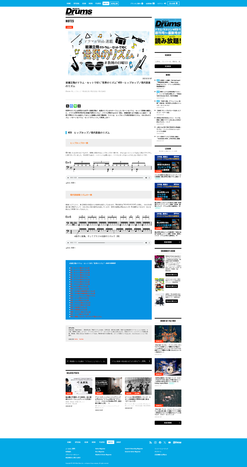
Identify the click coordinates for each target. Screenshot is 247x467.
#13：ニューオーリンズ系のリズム (82, 295)
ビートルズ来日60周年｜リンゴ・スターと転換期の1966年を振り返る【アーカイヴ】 (138, 399)
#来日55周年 (147, 406)
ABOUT (118, 442)
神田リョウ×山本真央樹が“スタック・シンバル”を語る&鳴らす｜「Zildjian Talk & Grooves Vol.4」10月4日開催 (169, 94)
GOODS (69, 393)
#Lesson (68, 91)
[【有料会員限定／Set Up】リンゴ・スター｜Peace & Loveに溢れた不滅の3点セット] (168, 367)
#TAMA (77, 402)
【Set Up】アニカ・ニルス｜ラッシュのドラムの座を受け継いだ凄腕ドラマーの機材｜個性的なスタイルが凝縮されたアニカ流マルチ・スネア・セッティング (168, 411)
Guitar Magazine (100, 448)
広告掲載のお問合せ (161, 454)
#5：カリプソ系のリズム (79, 277)
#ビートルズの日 (138, 404)
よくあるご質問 (70, 448)
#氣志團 (74, 404)
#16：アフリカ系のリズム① (80, 302)
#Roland (72, 402)
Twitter (76, 339)
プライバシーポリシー (72, 454)
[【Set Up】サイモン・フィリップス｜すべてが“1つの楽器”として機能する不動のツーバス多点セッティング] (168, 334)
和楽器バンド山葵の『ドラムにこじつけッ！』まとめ (88, 361)
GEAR (84, 3)
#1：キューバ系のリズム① (80, 268)
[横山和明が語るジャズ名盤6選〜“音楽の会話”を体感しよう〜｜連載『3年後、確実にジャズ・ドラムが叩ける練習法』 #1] (168, 221)
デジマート (158, 451)
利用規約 (68, 451)
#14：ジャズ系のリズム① (79, 298)
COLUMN (136, 393)
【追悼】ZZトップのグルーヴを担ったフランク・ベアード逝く (169, 111)
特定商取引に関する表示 (73, 457)
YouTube (81, 339)
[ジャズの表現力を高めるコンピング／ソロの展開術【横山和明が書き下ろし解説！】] (168, 164)
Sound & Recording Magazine (134, 448)
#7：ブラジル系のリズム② (80, 282)
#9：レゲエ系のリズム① (79, 286)
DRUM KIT (159, 341)
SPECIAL (77, 3)
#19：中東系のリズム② (78, 309)
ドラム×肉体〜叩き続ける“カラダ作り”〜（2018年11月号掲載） (132, 361)
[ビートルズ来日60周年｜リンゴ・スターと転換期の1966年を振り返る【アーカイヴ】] (138, 386)
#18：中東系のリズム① (78, 307)
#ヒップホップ (76, 91)
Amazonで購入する (171, 274)
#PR (96, 406)
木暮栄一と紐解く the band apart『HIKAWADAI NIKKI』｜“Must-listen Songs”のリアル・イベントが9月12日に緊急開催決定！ (169, 83)
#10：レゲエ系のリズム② (79, 289)
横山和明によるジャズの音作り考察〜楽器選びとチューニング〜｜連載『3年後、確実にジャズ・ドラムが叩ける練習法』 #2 (168, 204)
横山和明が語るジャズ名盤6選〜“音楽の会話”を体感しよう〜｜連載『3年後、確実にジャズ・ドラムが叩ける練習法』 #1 (168, 233)
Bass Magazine (99, 451)
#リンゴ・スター (129, 406)
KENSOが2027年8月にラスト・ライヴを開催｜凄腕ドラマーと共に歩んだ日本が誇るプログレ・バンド (169, 120)
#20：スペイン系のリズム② (80, 312)
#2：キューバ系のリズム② (80, 270)
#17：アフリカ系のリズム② (80, 305)
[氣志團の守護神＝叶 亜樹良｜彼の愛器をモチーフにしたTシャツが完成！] (79, 386)
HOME (69, 3)
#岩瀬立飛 (86, 91)
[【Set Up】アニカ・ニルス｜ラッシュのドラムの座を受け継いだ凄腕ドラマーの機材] (168, 398)
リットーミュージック (161, 448)
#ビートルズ (128, 404)
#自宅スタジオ (99, 408)
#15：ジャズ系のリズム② (79, 300)
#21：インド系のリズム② (79, 314)
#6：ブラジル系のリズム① (80, 279)
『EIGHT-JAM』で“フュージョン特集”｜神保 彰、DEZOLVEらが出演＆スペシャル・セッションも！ (169, 103)
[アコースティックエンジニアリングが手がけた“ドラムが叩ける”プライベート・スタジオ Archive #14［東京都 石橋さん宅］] (108, 386)
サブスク (158, 178)
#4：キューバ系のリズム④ (80, 275)
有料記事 (114, 3)
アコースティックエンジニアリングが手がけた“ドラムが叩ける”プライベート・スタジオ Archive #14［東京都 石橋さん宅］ (108, 400)
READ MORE (168, 242)
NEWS (91, 3)
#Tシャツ (82, 402)
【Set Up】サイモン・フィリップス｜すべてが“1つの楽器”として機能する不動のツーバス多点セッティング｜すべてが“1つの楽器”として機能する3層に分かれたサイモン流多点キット (168, 348)
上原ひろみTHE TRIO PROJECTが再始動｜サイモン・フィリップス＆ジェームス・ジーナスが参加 (169, 129)
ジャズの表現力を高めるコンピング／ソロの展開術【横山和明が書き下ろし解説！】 (168, 176)
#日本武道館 (139, 406)
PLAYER (98, 3)
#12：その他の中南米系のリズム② (82, 293)
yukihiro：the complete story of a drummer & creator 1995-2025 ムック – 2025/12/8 (173, 295)
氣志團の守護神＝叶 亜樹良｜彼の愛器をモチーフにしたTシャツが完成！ (79, 398)
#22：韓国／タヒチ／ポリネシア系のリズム (86, 316)
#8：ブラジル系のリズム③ (80, 284)
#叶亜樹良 (68, 404)
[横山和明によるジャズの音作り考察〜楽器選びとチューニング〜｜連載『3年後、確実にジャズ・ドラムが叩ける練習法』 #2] (168, 191)
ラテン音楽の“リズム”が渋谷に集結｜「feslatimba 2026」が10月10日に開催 (168, 137)
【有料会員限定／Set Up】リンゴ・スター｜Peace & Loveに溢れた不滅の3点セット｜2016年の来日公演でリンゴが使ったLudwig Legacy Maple (168, 380)
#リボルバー (147, 404)
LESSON (69, 27)
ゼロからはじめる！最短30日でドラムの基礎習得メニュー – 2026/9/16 (172, 280)
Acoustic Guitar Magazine (132, 451)
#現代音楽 (94, 91)
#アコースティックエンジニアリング (108, 406)
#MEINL (67, 402)
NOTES (106, 3)
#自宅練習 (102, 91)
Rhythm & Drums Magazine (103, 454)
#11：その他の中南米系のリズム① (82, 291)
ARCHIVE (99, 393)
